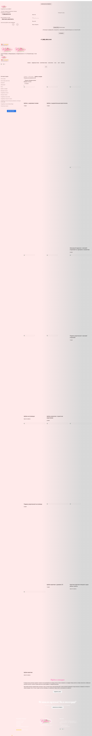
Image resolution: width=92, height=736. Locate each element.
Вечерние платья (19, 722)
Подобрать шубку (57, 691)
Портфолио (18, 725)
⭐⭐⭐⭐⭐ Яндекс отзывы (22, 729)
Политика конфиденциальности (22, 726)
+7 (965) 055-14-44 (64, 725)
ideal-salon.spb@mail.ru (65, 726)
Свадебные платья (20, 721)
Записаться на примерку (57, 707)
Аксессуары (18, 723)
